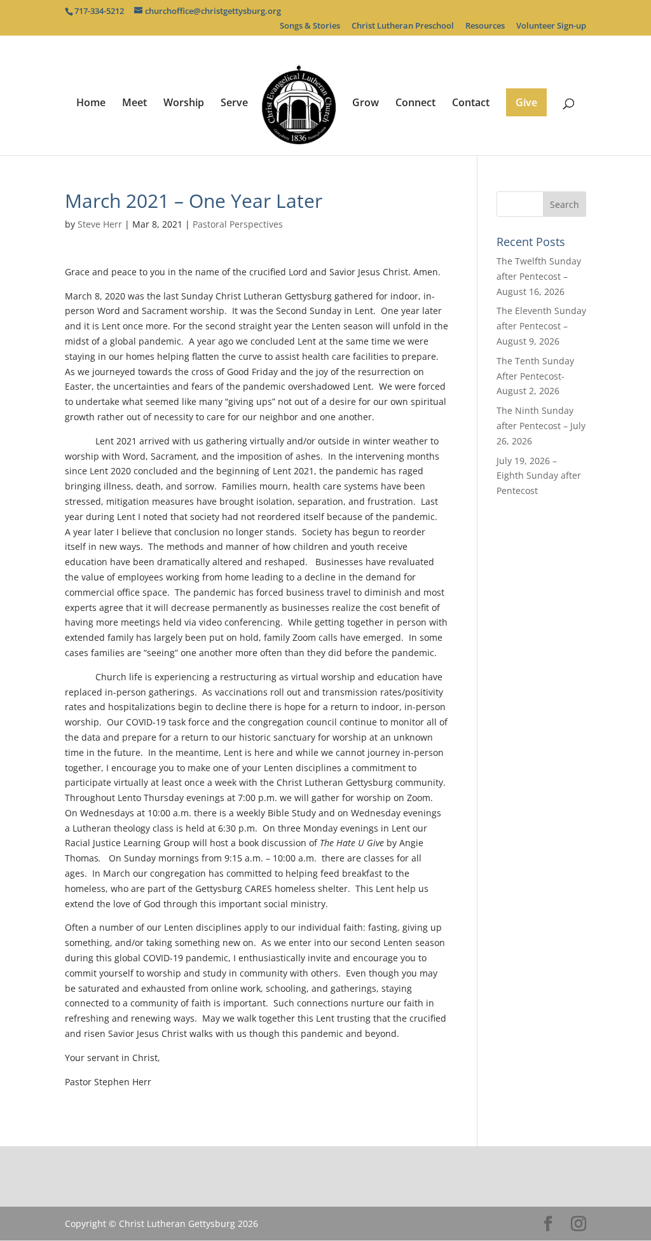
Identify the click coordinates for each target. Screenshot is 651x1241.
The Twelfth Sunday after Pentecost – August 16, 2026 (539, 276)
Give (526, 102)
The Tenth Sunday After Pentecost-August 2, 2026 (535, 376)
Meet (134, 103)
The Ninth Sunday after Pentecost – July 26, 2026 (541, 425)
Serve (234, 103)
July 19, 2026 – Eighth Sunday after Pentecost (539, 476)
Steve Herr (100, 224)
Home (91, 103)
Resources (485, 26)
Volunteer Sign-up (551, 26)
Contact (471, 103)
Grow (365, 103)
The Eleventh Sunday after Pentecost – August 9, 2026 (541, 326)
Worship (183, 103)
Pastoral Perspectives (238, 224)
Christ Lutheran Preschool (403, 26)
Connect (415, 103)
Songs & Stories (310, 26)
